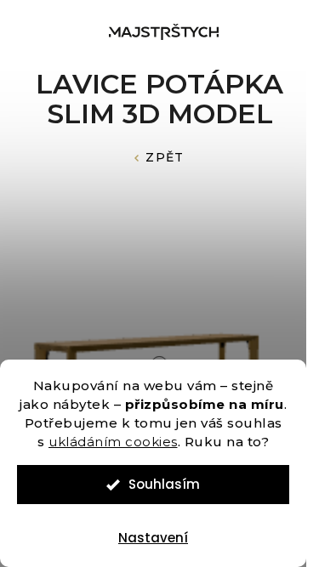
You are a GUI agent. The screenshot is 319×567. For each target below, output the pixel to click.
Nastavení (153, 538)
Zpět (165, 157)
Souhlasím (164, 484)
